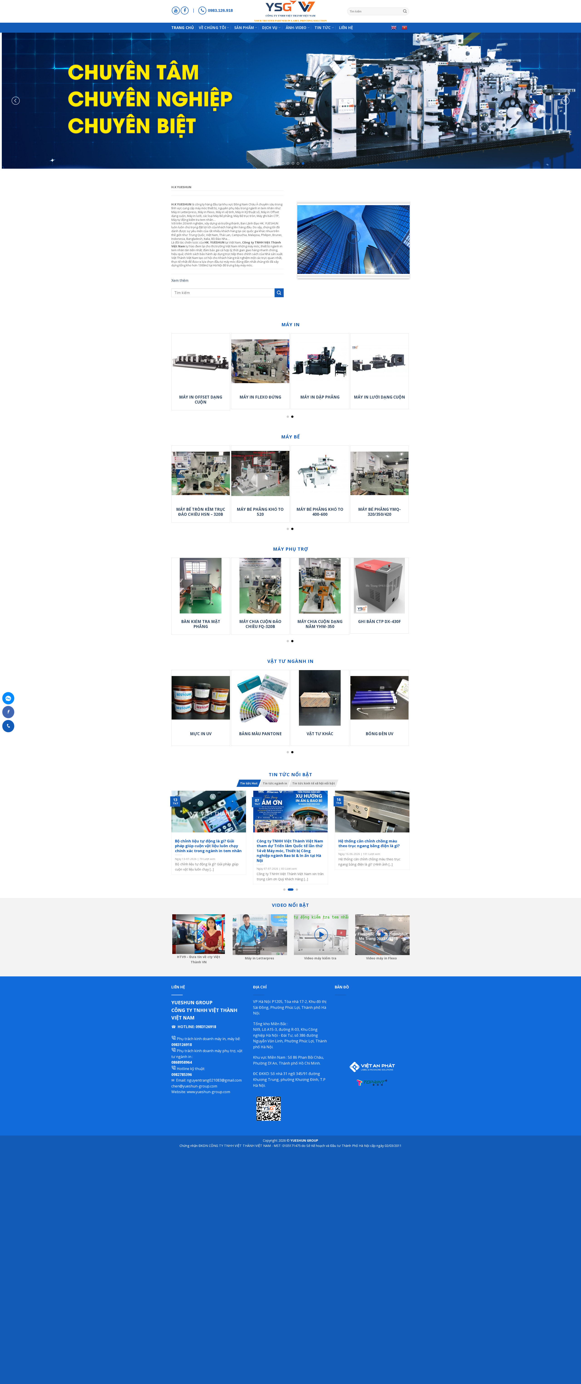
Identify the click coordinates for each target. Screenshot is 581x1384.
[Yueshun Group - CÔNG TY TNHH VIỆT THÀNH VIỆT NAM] (290, 11)
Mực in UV (400, 733)
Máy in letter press (174, 397)
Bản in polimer (341, 733)
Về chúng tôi (212, 27)
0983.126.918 (220, 10)
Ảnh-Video (296, 27)
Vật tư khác (222, 733)
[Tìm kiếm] (405, 11)
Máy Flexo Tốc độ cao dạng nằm (234, 400)
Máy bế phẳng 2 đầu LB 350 (296, 512)
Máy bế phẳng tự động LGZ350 (237, 512)
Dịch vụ (269, 27)
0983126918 (206, 1026)
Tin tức (323, 27)
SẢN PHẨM (244, 27)
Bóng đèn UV (281, 733)
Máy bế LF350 (177, 509)
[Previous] (16, 100)
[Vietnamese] (404, 28)
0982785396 (181, 1074)
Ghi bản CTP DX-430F (172, 621)
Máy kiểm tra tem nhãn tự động (351, 624)
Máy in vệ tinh (294, 397)
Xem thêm (179, 280)
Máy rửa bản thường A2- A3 (292, 624)
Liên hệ (346, 27)
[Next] (565, 100)
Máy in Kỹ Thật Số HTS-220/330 (353, 400)
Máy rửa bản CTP (232, 621)
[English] (393, 28)
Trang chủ (182, 27)
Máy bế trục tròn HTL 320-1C (356, 512)
